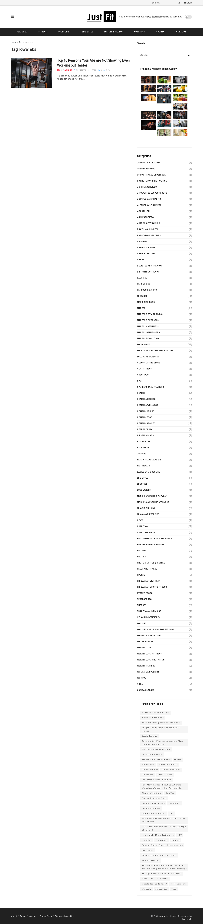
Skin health (147, 850)
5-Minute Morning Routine (152, 181)
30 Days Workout (147, 169)
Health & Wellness (147, 405)
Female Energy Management (156, 759)
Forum (23, 916)
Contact (32, 916)
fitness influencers (148, 332)
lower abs (29, 42)
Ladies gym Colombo (148, 472)
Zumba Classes (145, 690)
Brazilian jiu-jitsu (148, 229)
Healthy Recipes (146, 423)
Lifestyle (142, 484)
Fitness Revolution (148, 338)
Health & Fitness (146, 399)
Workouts (146, 889)
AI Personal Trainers (149, 205)
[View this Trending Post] (58, 70)
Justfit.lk (163, 916)
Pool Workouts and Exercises (154, 538)
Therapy (142, 605)
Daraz (140, 259)
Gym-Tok (170, 793)
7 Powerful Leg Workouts (152, 193)
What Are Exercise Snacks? (155, 879)
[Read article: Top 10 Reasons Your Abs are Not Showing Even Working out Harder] (31, 73)
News (140, 520)
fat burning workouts (152, 754)
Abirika (68, 70)
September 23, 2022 (85, 70)
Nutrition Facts (146, 532)
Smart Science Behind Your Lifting (159, 855)
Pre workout (161, 840)
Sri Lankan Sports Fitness (152, 587)
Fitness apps (148, 765)
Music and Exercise (148, 514)
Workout (181, 32)
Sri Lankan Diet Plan (148, 581)
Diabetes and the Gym (149, 266)
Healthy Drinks (145, 411)
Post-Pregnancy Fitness (150, 544)
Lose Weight (144, 490)
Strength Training (150, 860)
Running (175, 840)
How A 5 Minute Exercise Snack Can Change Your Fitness (163, 820)
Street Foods (145, 593)
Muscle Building (113, 32)
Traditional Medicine (149, 611)
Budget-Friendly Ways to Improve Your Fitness (161, 729)
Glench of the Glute (148, 363)
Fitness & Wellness (148, 326)
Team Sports (144, 599)
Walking (141, 623)
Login (189, 2)
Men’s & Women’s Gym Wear (152, 496)
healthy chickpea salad (153, 803)
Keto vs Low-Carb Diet (150, 460)
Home (13, 42)
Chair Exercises (146, 253)
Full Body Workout (148, 357)
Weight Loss (144, 647)
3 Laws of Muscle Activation (155, 713)
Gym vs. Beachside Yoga (154, 798)
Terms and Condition (64, 916)
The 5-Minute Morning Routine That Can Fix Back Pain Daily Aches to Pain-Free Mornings (164, 867)
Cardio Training (149, 736)
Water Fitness (145, 641)
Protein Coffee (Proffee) (151, 563)
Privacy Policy (46, 916)
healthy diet (174, 803)
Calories (142, 241)
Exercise (142, 278)
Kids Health (143, 466)
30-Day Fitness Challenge (151, 175)
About (14, 916)
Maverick (186, 919)
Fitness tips (147, 775)
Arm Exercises (145, 217)
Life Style (87, 32)
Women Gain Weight (148, 672)
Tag (20, 42)
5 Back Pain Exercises (153, 718)
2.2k (107, 70)
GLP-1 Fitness (144, 369)
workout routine (179, 884)
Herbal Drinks (145, 429)
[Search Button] (178, 2)
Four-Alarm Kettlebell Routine (155, 350)
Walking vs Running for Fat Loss (155, 629)
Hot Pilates (143, 441)
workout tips (161, 889)
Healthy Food (144, 417)
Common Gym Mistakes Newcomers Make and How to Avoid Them (162, 742)
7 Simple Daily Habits (149, 199)
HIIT (172, 813)
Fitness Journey (150, 770)
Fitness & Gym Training (150, 314)
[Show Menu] (12, 17)
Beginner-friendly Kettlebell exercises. (161, 723)
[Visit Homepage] (101, 16)
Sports (160, 32)
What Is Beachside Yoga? (154, 884)
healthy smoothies (151, 808)
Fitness (43, 32)
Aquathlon (143, 211)
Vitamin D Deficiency (148, 617)
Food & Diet (64, 32)
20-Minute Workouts (148, 163)
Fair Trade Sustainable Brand (156, 749)
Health (141, 393)
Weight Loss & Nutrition (151, 660)
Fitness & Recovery (148, 320)
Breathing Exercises (149, 235)
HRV (180, 835)
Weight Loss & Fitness (149, 654)
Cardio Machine (146, 247)
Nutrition (139, 32)
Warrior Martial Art (149, 635)
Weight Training (146, 666)
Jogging (141, 454)
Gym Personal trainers (150, 387)
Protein (141, 557)
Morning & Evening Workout (153, 502)
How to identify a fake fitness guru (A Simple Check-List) (164, 828)
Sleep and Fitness (147, 569)
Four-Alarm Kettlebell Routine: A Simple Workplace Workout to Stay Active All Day (162, 786)
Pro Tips (142, 551)
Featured (22, 32)
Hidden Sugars (145, 435)
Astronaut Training (148, 223)
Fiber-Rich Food (146, 302)
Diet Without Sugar (148, 272)
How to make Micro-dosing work (158, 835)
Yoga (140, 684)
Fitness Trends (164, 775)
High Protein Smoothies (154, 813)
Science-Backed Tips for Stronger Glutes (162, 845)
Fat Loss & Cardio (147, 290)
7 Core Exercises (147, 187)
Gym (139, 381)
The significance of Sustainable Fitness (162, 874)
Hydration (143, 448)
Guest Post (143, 375)
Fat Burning (144, 284)
